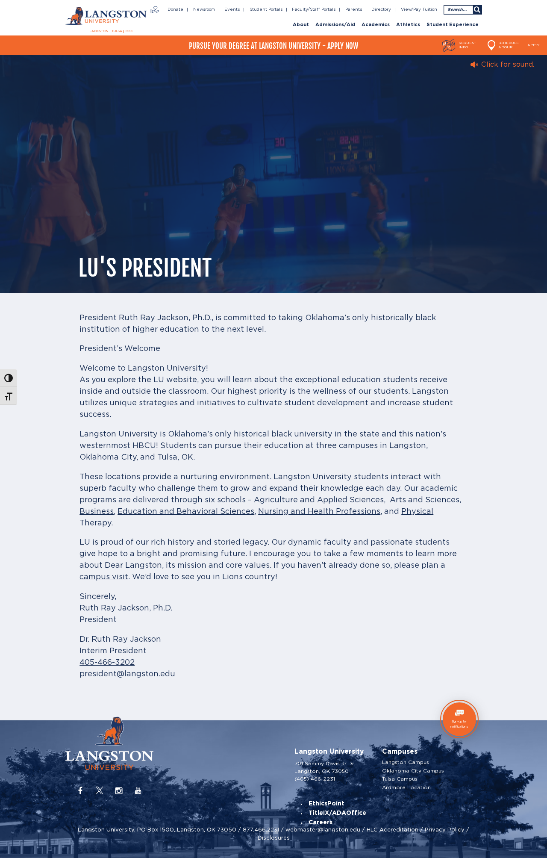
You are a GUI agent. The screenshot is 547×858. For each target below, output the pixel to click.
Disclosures (274, 837)
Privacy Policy (445, 829)
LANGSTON (99, 31)
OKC (129, 31)
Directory (381, 9)
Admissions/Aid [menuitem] (335, 25)
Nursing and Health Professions (319, 512)
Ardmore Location (406, 787)
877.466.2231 (261, 829)
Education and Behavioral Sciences (186, 512)
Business (96, 512)
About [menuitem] (301, 25)
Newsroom (204, 9)
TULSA (117, 31)
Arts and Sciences (424, 500)
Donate (175, 9)
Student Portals (266, 9)
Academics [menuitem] (376, 25)
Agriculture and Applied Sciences (319, 500)
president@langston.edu (127, 674)
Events (232, 9)
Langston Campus (405, 762)
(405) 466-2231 (314, 778)
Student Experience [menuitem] (452, 25)
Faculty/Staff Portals (313, 9)
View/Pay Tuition (419, 9)
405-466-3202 (107, 662)
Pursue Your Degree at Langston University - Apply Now (273, 45)
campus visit (103, 577)
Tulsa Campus (400, 778)
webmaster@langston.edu (322, 829)
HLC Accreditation (392, 829)
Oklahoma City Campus (413, 770)
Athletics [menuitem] (408, 25)
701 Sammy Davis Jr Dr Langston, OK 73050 (324, 767)
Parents (353, 9)
